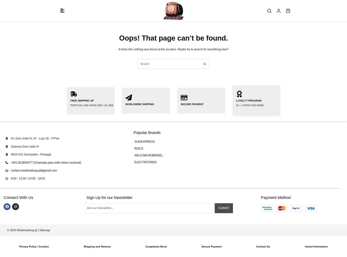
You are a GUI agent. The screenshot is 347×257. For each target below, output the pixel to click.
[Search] (269, 11)
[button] (62, 11)
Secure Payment (212, 246)
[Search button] (204, 64)
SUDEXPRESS (144, 141)
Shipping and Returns (97, 246)
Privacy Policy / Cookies (34, 246)
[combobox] (169, 64)
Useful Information (316, 246)
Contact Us (263, 246)
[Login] (279, 11)
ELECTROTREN (145, 162)
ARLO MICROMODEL (148, 155)
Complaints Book (156, 246)
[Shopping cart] (288, 11)
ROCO (138, 148)
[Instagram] (15, 206)
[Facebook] (7, 206)
